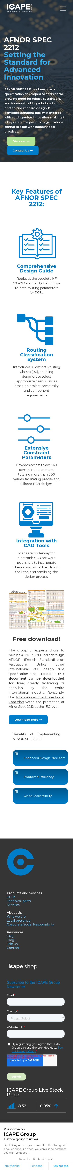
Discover (19, 141)
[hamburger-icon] (63, 8)
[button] (40, 758)
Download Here (26, 719)
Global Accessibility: (38, 796)
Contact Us (21, 150)
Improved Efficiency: (39, 777)
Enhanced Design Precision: (44, 758)
